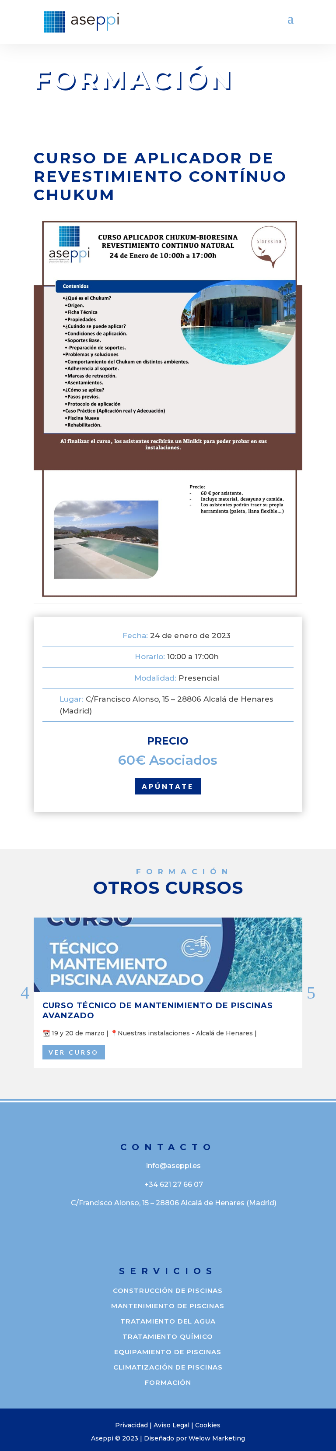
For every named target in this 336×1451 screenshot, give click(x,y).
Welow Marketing (217, 1438)
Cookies (207, 1425)
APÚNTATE (168, 786)
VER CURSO (74, 1052)
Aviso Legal (171, 1425)
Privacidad (131, 1425)
